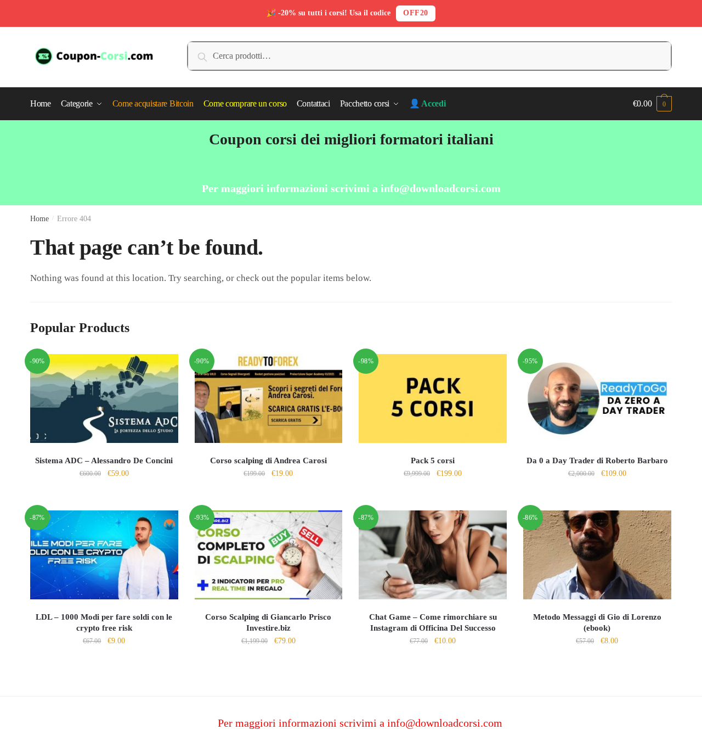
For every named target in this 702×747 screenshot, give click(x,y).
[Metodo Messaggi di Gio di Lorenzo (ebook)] (597, 554)
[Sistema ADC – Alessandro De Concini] (104, 398)
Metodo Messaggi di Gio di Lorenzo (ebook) (597, 622)
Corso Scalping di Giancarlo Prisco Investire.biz (268, 622)
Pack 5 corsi (433, 460)
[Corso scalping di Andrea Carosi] (269, 398)
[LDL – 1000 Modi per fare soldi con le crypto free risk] (104, 554)
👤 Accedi (427, 103)
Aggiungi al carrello (104, 497)
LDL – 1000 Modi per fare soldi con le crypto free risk (104, 622)
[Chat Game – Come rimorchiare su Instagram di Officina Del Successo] (433, 554)
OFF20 (415, 13)
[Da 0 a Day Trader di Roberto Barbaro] (597, 398)
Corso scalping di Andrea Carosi (268, 460)
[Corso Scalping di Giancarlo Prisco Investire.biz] (269, 554)
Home (39, 219)
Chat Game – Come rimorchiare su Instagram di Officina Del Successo (433, 622)
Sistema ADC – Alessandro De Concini (104, 460)
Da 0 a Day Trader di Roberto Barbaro (597, 460)
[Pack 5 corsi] (433, 398)
